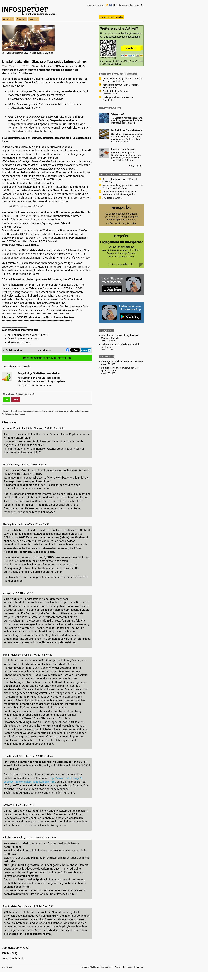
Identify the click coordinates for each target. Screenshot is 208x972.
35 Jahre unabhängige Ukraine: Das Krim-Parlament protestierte (122, 80)
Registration (127, 5)
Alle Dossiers (135, 165)
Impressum (139, 967)
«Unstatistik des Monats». (39, 183)
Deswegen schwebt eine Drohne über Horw (122, 361)
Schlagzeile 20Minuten (24, 338)
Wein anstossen (20, 342)
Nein (16, 399)
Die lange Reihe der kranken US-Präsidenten (117, 98)
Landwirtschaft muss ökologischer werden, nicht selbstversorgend (119, 193)
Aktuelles (8, 19)
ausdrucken (45, 350)
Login (118, 5)
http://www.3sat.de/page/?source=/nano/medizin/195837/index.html (43, 779)
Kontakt (117, 967)
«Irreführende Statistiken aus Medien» (51, 317)
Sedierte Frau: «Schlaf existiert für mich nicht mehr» (120, 345)
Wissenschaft (117, 114)
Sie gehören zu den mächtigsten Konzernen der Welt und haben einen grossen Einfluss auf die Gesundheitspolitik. (127, 138)
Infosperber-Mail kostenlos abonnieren (96, 967)
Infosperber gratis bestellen (111, 17)
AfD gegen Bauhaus (112, 197)
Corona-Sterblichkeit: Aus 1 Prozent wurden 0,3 (119, 180)
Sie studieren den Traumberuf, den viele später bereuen (120, 369)
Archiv (136, 5)
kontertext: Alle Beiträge (123, 148)
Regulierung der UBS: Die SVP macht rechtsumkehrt (120, 86)
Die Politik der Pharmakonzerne (126, 130)
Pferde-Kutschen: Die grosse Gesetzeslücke (116, 92)
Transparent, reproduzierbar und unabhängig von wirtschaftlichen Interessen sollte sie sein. (127, 120)
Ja (7, 399)
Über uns (21, 19)
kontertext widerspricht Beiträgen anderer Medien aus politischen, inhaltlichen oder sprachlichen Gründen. (126, 156)
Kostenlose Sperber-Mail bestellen (47, 358)
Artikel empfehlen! (14, 350)
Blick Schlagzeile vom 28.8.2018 (30, 335)
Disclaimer (127, 967)
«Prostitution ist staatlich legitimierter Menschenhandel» (119, 336)
